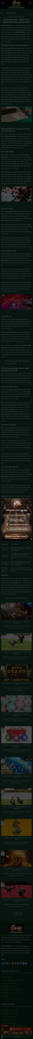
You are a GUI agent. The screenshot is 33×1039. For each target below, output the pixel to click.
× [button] (29, 501)
